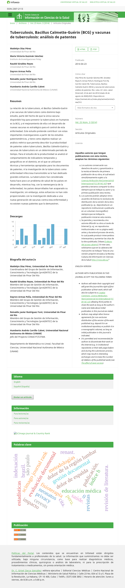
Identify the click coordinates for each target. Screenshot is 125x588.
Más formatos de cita (86, 107)
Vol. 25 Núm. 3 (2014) (40, 23)
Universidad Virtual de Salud (73, 2)
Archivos (23, 23)
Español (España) (22, 386)
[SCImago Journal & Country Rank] (32, 433)
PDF (95, 49)
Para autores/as (21, 418)
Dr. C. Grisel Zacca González (26, 570)
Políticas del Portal (23, 553)
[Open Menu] (10, 15)
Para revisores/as (22, 422)
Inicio (12, 23)
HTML (83, 49)
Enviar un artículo (23, 397)
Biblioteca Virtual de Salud (102, 2)
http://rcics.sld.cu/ (100, 259)
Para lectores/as (21, 413)
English (17, 382)
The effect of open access (92, 363)
